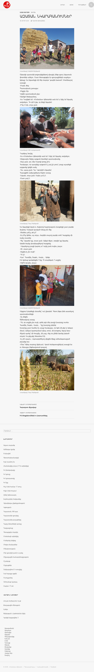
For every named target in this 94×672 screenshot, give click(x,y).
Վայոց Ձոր (8, 653)
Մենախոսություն (9, 549)
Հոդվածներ (82, 5)
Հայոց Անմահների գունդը (12, 524)
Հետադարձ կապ (29, 667)
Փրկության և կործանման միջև (14, 613)
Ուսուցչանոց (7, 578)
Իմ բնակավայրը (9, 470)
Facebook (53, 667)
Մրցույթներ (7, 565)
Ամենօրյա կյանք (9, 449)
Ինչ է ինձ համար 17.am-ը (12, 487)
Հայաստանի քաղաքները (12, 520)
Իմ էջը (5, 482)
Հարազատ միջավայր (28, 406)
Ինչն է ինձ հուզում (9, 491)
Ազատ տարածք (24, 12)
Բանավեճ (6, 453)
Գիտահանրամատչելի (11, 458)
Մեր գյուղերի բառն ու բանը (13, 553)
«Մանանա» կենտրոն (15, 667)
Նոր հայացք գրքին (10, 573)
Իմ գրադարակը (9, 478)
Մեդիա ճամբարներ (10, 545)
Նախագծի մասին (42, 667)
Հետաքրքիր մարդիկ (10, 532)
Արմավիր (8, 632)
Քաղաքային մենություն (11, 605)
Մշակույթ (6, 561)
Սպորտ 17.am (8, 586)
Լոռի (6, 641)
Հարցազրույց (8, 528)
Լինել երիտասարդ (9, 495)
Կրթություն (7, 507)
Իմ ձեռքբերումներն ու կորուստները (33, 414)
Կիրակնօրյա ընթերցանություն (14, 503)
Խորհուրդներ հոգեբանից (12, 499)
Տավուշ (7, 655)
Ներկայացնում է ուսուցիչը (12, 569)
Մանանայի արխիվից (10, 536)
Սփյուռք (8, 651)
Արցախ (7, 634)
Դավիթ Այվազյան (38, 21)
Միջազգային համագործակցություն (16, 557)
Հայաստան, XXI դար (10, 511)
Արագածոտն (9, 628)
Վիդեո (62, 5)
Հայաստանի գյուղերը (11, 516)
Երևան (7, 639)
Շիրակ (7, 645)
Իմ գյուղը (6, 474)
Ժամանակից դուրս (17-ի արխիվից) (16, 466)
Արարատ (8, 630)
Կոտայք (7, 643)
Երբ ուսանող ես (9, 462)
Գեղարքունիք (9, 637)
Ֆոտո (71, 5)
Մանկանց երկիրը (9, 540)
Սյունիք (7, 649)
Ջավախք (8, 647)
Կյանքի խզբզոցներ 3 (10, 618)
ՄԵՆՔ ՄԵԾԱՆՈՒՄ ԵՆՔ (12, 601)
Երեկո (5, 609)
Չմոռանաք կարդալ (10, 582)
